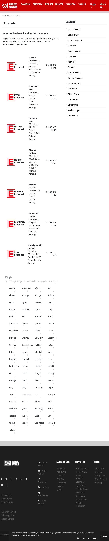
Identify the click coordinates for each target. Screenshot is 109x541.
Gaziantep (52, 337)
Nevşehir (39, 387)
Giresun (12, 345)
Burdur (38, 316)
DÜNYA (59, 4)
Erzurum (26, 337)
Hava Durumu (73, 29)
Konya (38, 373)
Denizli (51, 323)
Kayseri (25, 366)
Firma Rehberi (73, 83)
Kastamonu (14, 366)
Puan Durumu (73, 51)
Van (49, 415)
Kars (50, 359)
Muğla (12, 387)
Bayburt (25, 309)
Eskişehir (39, 337)
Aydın (24, 302)
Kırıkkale (38, 366)
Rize (37, 394)
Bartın (50, 302)
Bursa (50, 316)
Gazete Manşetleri (75, 78)
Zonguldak (39, 422)
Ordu (11, 394)
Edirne (37, 330)
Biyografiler (72, 104)
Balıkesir (38, 302)
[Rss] (28, 479)
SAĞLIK (82, 4)
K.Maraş (12, 359)
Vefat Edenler (73, 99)
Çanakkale (13, 323)
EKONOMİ (70, 4)
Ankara (12, 430)
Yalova (12, 422)
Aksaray (12, 295)
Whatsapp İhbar (8, 515)
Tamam (93, 538)
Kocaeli (25, 373)
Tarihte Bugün (73, 110)
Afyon (37, 288)
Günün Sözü (73, 115)
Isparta (25, 352)
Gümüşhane (27, 345)
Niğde (50, 387)
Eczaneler (71, 56)
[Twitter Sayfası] (7, 479)
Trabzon (13, 415)
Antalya (38, 295)
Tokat (50, 408)
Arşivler (45, 487)
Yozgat (25, 422)
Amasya (25, 295)
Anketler (98, 472)
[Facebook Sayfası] (2, 479)
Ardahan (51, 295)
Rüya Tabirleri (73, 72)
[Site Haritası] (3, 485)
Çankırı (25, 323)
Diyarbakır (13, 330)
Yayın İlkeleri (6, 498)
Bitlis (11, 316)
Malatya (12, 380)
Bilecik (38, 309)
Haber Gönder (7, 518)
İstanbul (38, 352)
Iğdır (11, 352)
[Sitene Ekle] (8, 485)
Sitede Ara (99, 468)
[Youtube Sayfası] (18, 479)
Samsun (12, 401)
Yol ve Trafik (73, 34)
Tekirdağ (39, 408)
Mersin (51, 380)
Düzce (25, 330)
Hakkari (38, 345)
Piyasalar (71, 45)
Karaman (39, 359)
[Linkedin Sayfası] (23, 479)
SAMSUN (25, 4)
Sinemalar (80, 492)
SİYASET (49, 4)
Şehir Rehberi (82, 499)
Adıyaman (26, 288)
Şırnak (24, 408)
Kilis (10, 373)
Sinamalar (72, 67)
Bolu (24, 316)
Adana (12, 288)
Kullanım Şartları (8, 511)
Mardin (38, 380)
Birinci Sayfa (73, 94)
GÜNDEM (37, 4)
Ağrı (49, 288)
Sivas (50, 401)
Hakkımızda (6, 495)
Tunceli (25, 415)
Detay (82, 538)
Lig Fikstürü (81, 485)
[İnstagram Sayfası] (13, 479)
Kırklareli (51, 422)
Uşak (37, 415)
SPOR (59, 489)
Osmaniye (26, 394)
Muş (24, 387)
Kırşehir (51, 366)
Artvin (11, 302)
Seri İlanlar (72, 88)
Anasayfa (6, 15)
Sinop (37, 401)
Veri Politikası (7, 502)
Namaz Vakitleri (74, 40)
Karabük (25, 359)
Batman (12, 309)
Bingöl (51, 309)
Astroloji (71, 61)
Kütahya (51, 373)
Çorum (38, 323)
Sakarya (51, 394)
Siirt (23, 401)
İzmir (50, 352)
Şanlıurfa (13, 408)
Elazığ (50, 330)
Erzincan (12, 337)
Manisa (25, 380)
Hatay (50, 345)
